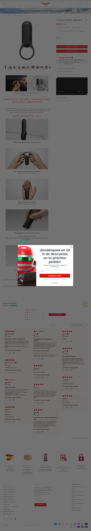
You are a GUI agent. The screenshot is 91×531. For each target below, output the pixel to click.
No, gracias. (55, 283)
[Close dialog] (71, 247)
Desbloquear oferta (54, 276)
